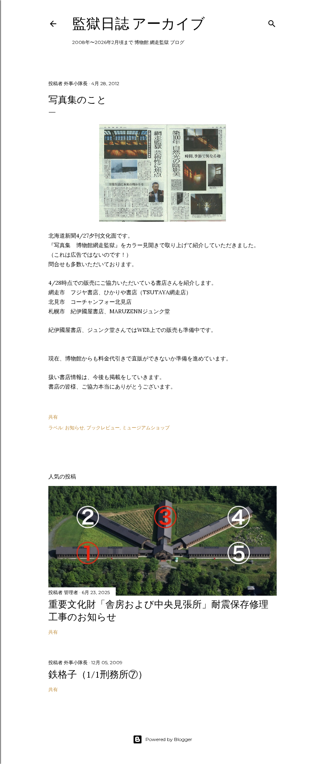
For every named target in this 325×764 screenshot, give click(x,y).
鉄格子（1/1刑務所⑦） (97, 674)
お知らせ (74, 428)
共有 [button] (53, 417)
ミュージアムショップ (146, 428)
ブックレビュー (103, 428)
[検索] (272, 22)
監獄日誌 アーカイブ (138, 23)
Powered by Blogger (168, 739)
